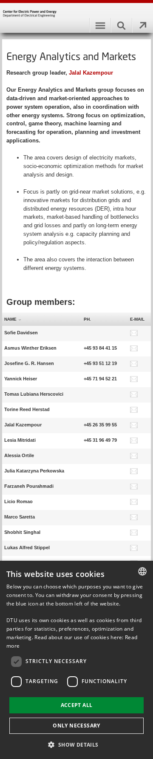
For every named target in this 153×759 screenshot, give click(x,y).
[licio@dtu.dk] (134, 503)
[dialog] (76, 660)
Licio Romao (18, 501)
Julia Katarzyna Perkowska (34, 470)
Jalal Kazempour (91, 73)
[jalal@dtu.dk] (134, 426)
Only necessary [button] (76, 725)
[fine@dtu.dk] (134, 365)
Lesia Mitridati (20, 440)
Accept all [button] (77, 705)
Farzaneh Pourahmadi (29, 486)
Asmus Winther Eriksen (30, 348)
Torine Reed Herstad (27, 409)
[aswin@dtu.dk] (134, 349)
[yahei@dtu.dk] (134, 380)
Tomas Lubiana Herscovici (33, 394)
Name (10, 319)
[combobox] (142, 571)
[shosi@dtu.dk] (134, 533)
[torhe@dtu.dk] (134, 411)
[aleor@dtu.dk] (134, 457)
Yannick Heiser (20, 378)
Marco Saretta (19, 516)
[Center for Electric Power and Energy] (76, 15)
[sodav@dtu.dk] (134, 334)
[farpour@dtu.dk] (134, 487)
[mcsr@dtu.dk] (134, 518)
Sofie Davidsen (21, 332)
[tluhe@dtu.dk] (134, 395)
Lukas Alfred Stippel (27, 547)
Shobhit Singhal (22, 532)
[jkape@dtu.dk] (134, 472)
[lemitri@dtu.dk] (134, 441)
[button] (76, 744)
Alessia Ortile (19, 455)
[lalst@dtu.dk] (134, 549)
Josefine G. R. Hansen (29, 363)
